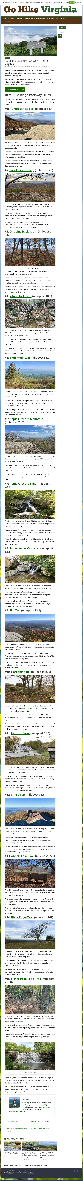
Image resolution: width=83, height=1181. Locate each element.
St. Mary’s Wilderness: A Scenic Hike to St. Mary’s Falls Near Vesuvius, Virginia (28, 1130)
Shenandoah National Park (13, 22)
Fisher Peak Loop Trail (26, 979)
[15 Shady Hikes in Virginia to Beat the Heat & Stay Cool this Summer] (30, 1142)
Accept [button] (72, 2)
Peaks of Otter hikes (29, 708)
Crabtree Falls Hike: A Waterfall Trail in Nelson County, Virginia (26, 1121)
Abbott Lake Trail (22, 856)
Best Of (7, 58)
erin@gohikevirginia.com (17, 1111)
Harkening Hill (20, 672)
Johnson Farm (20, 733)
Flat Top (15, 610)
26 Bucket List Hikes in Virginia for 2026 (11, 1153)
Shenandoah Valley (35, 66)
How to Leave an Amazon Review (35, 18)
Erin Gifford (18, 66)
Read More (78, 2)
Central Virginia (26, 66)
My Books (20, 18)
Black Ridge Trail (22, 917)
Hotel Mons (35, 785)
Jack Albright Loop (22, 170)
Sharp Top (18, 794)
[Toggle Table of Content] (22, 89)
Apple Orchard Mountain (26, 419)
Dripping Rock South (23, 231)
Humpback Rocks (21, 109)
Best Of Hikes (60, 18)
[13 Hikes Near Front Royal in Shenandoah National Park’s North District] (48, 1142)
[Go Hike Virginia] (5, 18)
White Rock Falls (20, 296)
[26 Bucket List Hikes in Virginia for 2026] (12, 1142)
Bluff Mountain (20, 357)
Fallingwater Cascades (25, 548)
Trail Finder (50, 18)
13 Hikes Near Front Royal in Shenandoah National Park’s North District (47, 1154)
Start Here (11, 18)
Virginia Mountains (44, 66)
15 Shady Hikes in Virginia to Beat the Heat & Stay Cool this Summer (29, 1154)
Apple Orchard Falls (23, 483)
